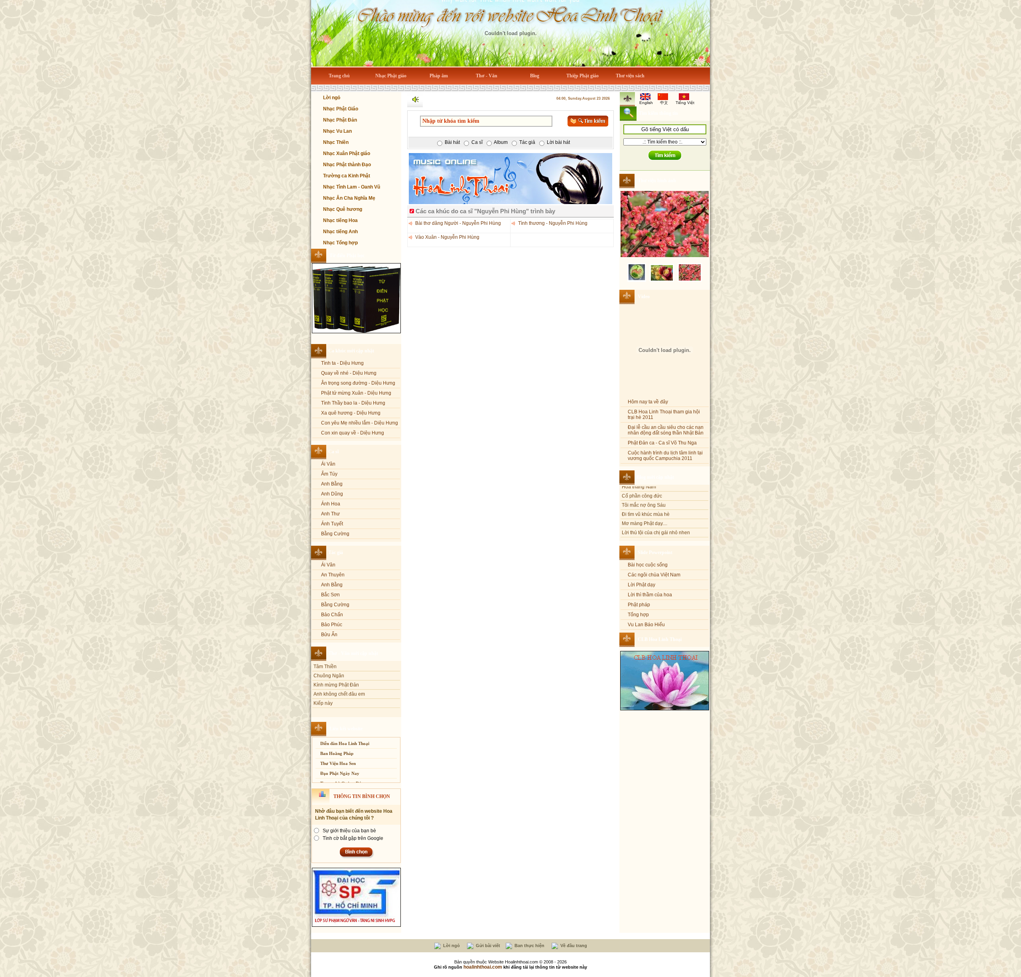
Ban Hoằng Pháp (336, 753)
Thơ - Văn (486, 76)
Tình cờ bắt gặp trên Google (353, 838)
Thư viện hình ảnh (657, 180)
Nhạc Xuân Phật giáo (346, 153)
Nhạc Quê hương (342, 209)
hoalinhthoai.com (482, 967)
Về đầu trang (573, 945)
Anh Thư (330, 514)
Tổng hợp (638, 614)
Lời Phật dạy (641, 585)
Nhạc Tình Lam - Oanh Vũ (351, 187)
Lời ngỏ (331, 97)
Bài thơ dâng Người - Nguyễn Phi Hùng (458, 223)
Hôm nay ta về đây (648, 402)
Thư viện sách (630, 76)
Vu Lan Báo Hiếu (646, 624)
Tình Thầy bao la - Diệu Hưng (353, 403)
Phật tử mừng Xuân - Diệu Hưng (356, 393)
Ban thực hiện (528, 945)
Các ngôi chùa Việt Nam (654, 575)
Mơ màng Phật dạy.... (644, 487)
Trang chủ (339, 76)
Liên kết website (346, 728)
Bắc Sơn (330, 595)
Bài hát (452, 142)
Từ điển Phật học (347, 255)
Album (501, 142)
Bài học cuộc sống (648, 565)
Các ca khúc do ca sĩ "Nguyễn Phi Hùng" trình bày (485, 211)
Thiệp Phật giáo (582, 76)
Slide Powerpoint (655, 552)
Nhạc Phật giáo (390, 76)
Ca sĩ (333, 451)
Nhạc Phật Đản (340, 120)
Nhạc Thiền (336, 142)
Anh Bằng (332, 484)
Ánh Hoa (330, 504)
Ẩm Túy (329, 474)
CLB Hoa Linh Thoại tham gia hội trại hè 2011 (664, 414)
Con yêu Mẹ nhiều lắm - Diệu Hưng (359, 423)
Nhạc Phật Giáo (340, 109)
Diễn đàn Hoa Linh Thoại (344, 743)
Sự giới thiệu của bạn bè (349, 830)
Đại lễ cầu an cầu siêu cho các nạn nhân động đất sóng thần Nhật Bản (666, 430)
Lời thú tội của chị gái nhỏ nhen (656, 496)
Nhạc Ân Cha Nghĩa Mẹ (349, 198)
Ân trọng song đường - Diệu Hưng (358, 383)
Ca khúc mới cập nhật (351, 351)
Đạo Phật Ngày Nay (339, 773)
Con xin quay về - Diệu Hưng (352, 433)
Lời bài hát (558, 142)
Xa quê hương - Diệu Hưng (350, 413)
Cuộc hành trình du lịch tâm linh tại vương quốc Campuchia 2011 (665, 455)
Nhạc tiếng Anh (340, 231)
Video (644, 296)
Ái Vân (328, 464)
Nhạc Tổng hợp (340, 243)
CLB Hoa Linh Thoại (660, 639)
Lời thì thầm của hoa (650, 595)
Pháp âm (439, 76)
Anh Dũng (332, 494)
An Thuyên (333, 575)
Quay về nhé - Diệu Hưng (348, 373)
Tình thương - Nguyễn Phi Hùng (552, 223)
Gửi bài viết (487, 945)
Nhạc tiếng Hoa (340, 220)
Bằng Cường (335, 534)
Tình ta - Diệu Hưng (342, 363)
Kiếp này (323, 667)
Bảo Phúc (331, 624)
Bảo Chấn (332, 614)
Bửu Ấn (329, 634)
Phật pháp (639, 604)
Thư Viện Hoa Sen (338, 763)
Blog (534, 76)
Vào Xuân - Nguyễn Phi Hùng (447, 237)
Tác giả (335, 552)
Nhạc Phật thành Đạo (347, 164)
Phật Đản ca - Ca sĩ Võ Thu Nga (662, 443)
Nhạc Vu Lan (337, 131)
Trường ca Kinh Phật (346, 176)
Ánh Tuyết (332, 524)
